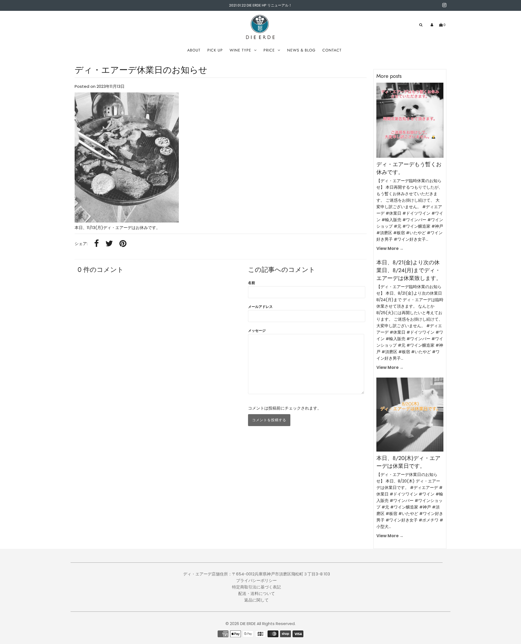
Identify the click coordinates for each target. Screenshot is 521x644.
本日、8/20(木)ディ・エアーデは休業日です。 (408, 462)
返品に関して (256, 600)
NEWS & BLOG (301, 50)
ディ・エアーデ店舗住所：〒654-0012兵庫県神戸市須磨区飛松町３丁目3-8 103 (256, 574)
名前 (251, 282)
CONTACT (332, 50)
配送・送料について (256, 593)
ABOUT (194, 50)
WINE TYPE (240, 50)
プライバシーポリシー (256, 580)
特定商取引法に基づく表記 (256, 587)
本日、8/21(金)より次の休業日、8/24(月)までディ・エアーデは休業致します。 (408, 270)
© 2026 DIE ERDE (240, 623)
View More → (390, 248)
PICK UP (215, 50)
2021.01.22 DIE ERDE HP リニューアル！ (260, 5)
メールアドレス (260, 306)
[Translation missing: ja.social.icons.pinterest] (122, 243)
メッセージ (257, 330)
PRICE (269, 50)
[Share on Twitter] (109, 243)
